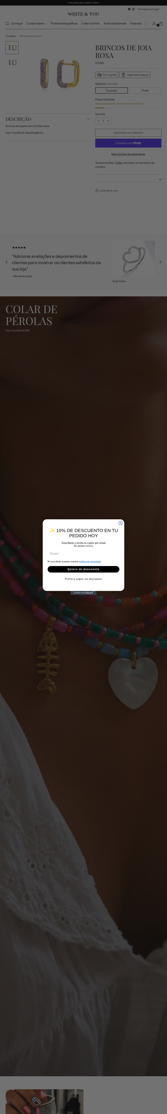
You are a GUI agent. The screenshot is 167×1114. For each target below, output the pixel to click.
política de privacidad (90, 561)
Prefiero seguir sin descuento (83, 579)
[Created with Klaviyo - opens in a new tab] (83, 593)
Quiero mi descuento (83, 569)
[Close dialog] (121, 523)
